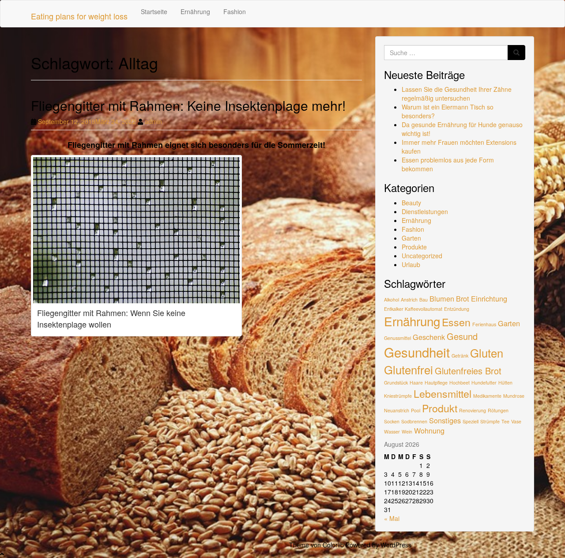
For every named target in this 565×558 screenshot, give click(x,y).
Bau (423, 299)
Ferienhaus (484, 324)
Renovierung (472, 410)
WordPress (395, 544)
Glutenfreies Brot (468, 370)
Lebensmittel (442, 393)
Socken (391, 421)
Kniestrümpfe (398, 395)
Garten (411, 238)
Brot (462, 298)
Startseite (154, 11)
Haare (416, 382)
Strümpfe (490, 421)
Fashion (234, 11)
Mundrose (513, 395)
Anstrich (409, 299)
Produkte (414, 246)
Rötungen (498, 410)
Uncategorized (422, 255)
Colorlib (333, 544)
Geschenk (429, 337)
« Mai (391, 518)
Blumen (441, 298)
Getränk (460, 355)
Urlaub (411, 264)
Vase (516, 421)
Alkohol (391, 299)
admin (153, 121)
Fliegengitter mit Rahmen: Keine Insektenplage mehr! (188, 105)
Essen (456, 321)
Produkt (439, 407)
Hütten (505, 382)
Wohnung (429, 430)
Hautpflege (436, 382)
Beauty (411, 202)
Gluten (486, 353)
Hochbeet (459, 382)
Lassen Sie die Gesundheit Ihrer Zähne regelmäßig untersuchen (457, 93)
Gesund (462, 336)
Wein (407, 431)
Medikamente (487, 395)
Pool (415, 410)
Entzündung (456, 308)
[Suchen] (516, 52)
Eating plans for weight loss (79, 16)
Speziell (470, 421)
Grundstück (396, 382)
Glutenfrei (408, 369)
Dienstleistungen (425, 211)
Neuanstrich (396, 410)
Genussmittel (397, 338)
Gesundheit (417, 352)
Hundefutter (484, 382)
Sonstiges (445, 420)
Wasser (392, 431)
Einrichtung (489, 298)
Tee (505, 421)
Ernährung (195, 11)
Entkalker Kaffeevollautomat (413, 308)
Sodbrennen (414, 421)
